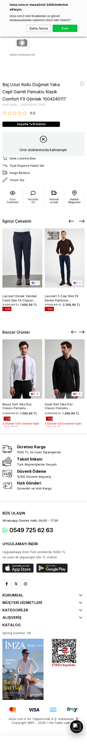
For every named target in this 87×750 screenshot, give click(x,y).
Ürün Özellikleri (13, 201)
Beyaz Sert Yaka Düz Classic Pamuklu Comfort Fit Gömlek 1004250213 (17, 406)
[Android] (52, 568)
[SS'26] (23, 669)
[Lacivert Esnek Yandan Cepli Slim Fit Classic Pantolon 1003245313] (22, 258)
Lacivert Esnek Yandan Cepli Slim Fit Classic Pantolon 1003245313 (19, 297)
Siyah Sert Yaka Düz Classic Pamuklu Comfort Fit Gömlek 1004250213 (59, 406)
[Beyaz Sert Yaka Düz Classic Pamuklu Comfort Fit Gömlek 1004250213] (22, 369)
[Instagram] (25, 583)
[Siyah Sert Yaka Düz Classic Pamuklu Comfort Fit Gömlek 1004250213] (65, 369)
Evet (65, 28)
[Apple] (18, 568)
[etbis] (64, 653)
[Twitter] (16, 583)
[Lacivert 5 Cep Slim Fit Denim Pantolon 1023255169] (65, 258)
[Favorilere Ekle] (82, 83)
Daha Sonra (38, 28)
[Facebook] (6, 583)
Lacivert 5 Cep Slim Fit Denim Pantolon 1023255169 (61, 297)
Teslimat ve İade (54, 201)
